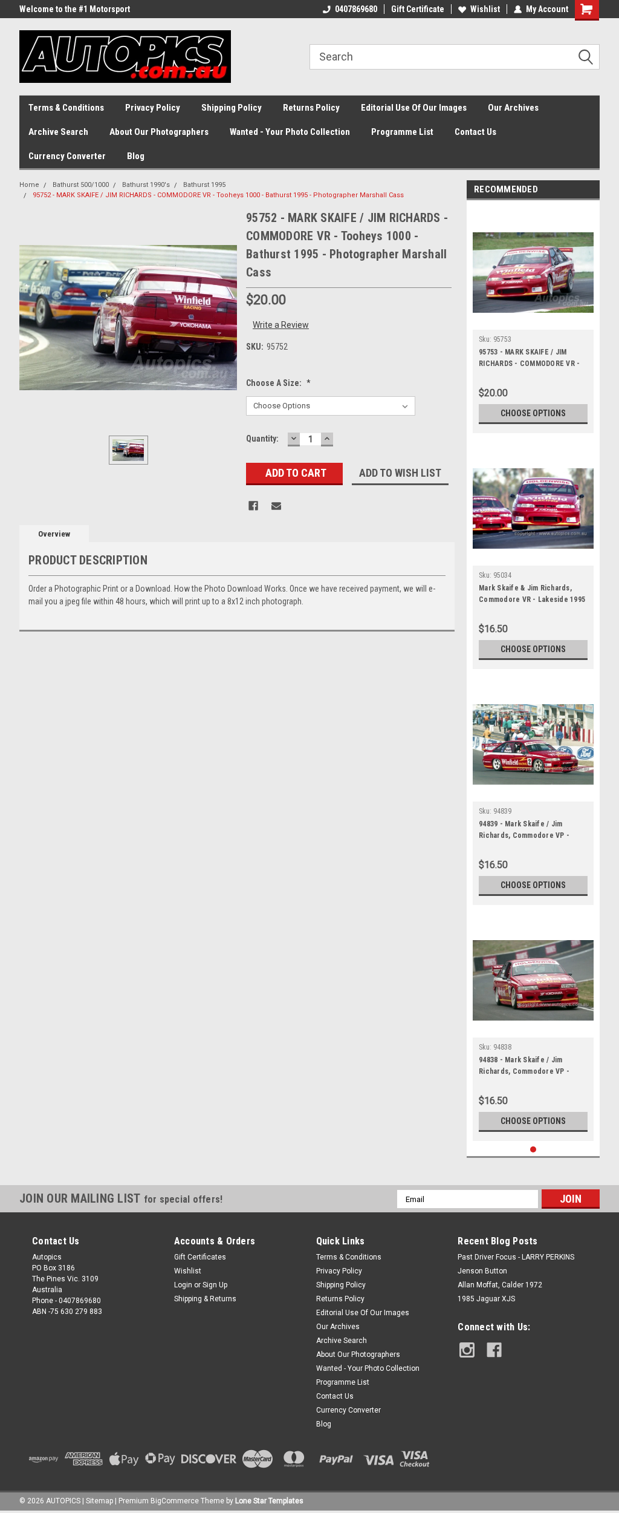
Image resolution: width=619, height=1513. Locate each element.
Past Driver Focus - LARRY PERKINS (516, 1257)
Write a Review (281, 325)
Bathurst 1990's (146, 185)
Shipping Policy (231, 107)
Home (29, 185)
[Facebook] (253, 506)
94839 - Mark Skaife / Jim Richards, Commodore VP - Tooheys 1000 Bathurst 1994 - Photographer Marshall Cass (527, 831)
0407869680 (356, 9)
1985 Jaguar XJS (486, 1299)
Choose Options (533, 413)
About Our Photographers (159, 131)
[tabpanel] (533, 319)
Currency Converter (67, 156)
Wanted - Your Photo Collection (290, 131)
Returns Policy (311, 107)
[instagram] (467, 1350)
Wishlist (485, 9)
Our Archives (513, 107)
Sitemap (99, 1501)
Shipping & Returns (205, 1299)
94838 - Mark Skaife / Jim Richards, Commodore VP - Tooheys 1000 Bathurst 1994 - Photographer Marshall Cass (527, 1067)
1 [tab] (533, 1149)
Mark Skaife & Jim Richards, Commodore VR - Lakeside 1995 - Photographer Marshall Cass (532, 595)
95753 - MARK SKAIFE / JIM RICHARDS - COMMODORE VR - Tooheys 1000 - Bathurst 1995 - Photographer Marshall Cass (530, 359)
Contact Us (475, 131)
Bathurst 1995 (204, 185)
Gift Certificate (417, 9)
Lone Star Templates (269, 1501)
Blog (135, 156)
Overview (54, 533)
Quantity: (262, 438)
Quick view (533, 320)
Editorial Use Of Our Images (414, 107)
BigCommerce (175, 1501)
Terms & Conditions (66, 107)
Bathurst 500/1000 (81, 185)
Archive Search (58, 131)
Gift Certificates (200, 1257)
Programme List (402, 131)
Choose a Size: (278, 383)
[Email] (276, 506)
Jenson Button (482, 1271)
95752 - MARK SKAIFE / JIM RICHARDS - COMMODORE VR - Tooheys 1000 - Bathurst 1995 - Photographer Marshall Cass (218, 195)
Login (183, 1285)
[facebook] (494, 1350)
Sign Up (215, 1285)
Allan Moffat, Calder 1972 (500, 1285)
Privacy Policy (152, 107)
